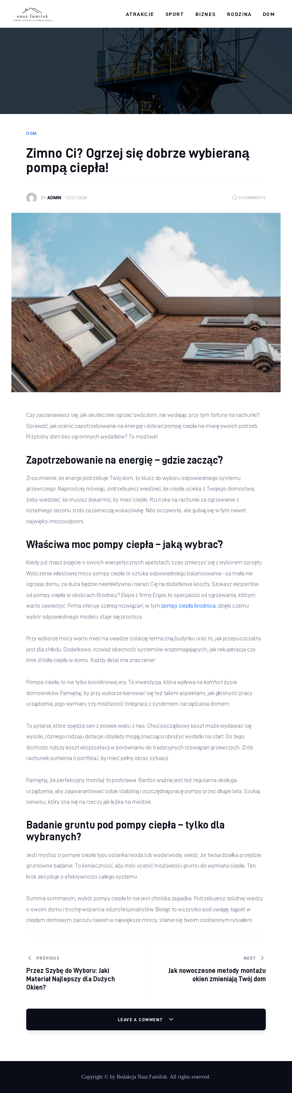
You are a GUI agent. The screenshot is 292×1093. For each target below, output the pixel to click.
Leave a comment (141, 1019)
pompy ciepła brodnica (188, 606)
